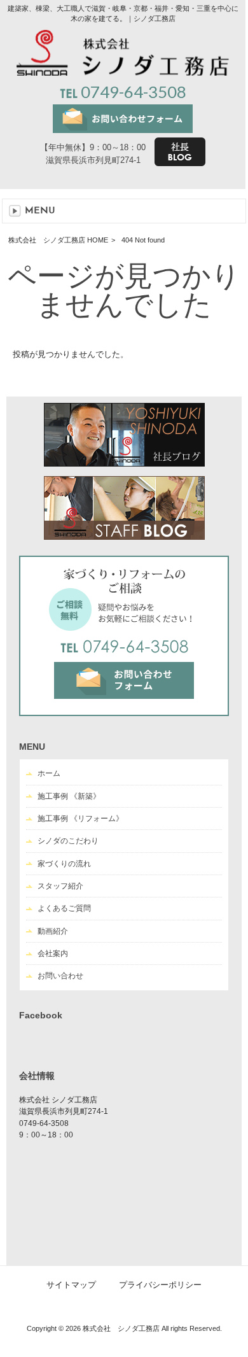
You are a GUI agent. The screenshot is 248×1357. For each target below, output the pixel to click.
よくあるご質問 (64, 908)
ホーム (49, 773)
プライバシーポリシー (160, 1285)
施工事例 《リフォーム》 (80, 818)
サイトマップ (71, 1285)
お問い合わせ (60, 975)
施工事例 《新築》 (69, 796)
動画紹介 (53, 931)
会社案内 (53, 953)
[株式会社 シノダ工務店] (122, 72)
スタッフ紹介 (60, 886)
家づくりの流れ (64, 863)
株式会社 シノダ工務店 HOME (58, 240)
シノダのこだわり (68, 840)
